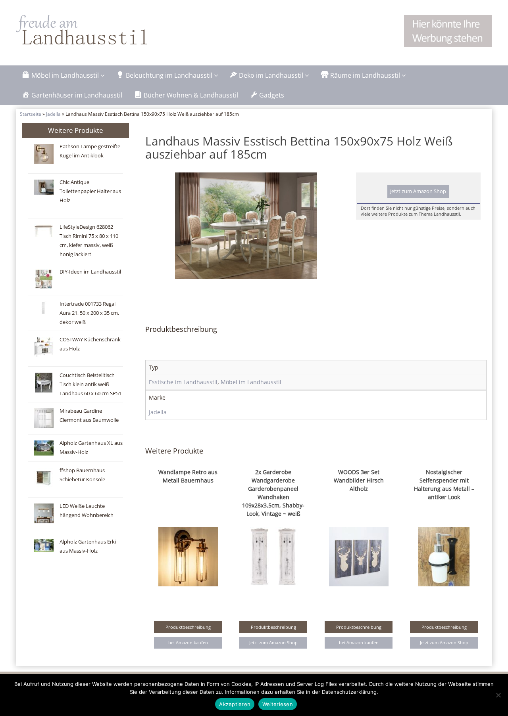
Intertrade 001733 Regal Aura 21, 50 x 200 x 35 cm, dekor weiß (89, 313)
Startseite (30, 114)
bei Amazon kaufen (188, 642)
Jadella (53, 114)
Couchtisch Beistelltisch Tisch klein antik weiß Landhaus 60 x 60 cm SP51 (90, 384)
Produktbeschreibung (188, 627)
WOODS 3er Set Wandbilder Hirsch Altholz (359, 480)
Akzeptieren (234, 704)
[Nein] (498, 695)
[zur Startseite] (115, 29)
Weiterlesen (277, 704)
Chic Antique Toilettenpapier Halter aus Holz (90, 191)
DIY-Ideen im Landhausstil (90, 271)
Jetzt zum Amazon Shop (418, 191)
